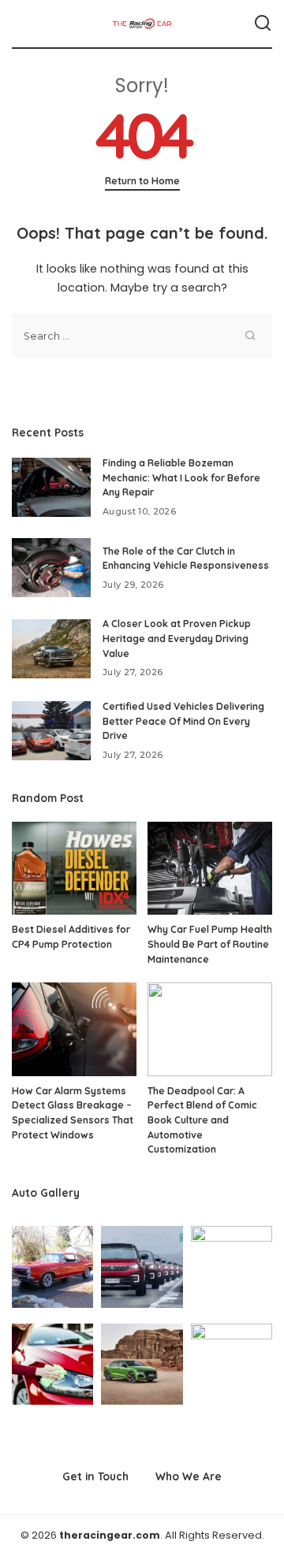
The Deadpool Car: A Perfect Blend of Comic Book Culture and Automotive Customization (202, 1120)
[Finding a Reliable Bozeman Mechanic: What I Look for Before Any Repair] (51, 487)
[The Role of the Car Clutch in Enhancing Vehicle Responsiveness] (51, 567)
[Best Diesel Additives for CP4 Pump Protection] (74, 868)
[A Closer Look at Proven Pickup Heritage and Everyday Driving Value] (51, 648)
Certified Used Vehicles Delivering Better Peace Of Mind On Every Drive (183, 720)
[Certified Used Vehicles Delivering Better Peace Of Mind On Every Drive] (51, 730)
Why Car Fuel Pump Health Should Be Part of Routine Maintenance (210, 943)
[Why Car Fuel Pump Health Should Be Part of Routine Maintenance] (210, 868)
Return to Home (142, 181)
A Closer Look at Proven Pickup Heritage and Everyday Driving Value (177, 638)
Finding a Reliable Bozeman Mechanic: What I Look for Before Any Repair (181, 477)
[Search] (262, 23)
